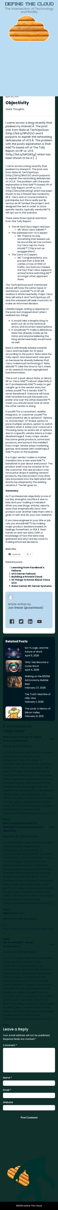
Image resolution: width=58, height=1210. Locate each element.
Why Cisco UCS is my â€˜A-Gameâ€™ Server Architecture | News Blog (23, 826)
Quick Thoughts (15, 109)
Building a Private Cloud (26, 576)
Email (7, 1090)
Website (8, 1102)
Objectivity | (10, 913)
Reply (6, 819)
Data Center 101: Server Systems (31, 586)
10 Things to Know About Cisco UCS (30, 581)
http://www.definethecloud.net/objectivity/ (28, 928)
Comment (10, 1045)
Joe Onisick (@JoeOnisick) (25, 608)
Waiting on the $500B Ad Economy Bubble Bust (37, 680)
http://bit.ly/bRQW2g (19, 191)
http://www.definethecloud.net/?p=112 (26, 813)
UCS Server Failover (23, 573)
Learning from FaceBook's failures (27, 569)
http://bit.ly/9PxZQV (18, 175)
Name (7, 1077)
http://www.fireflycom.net (18, 775)
